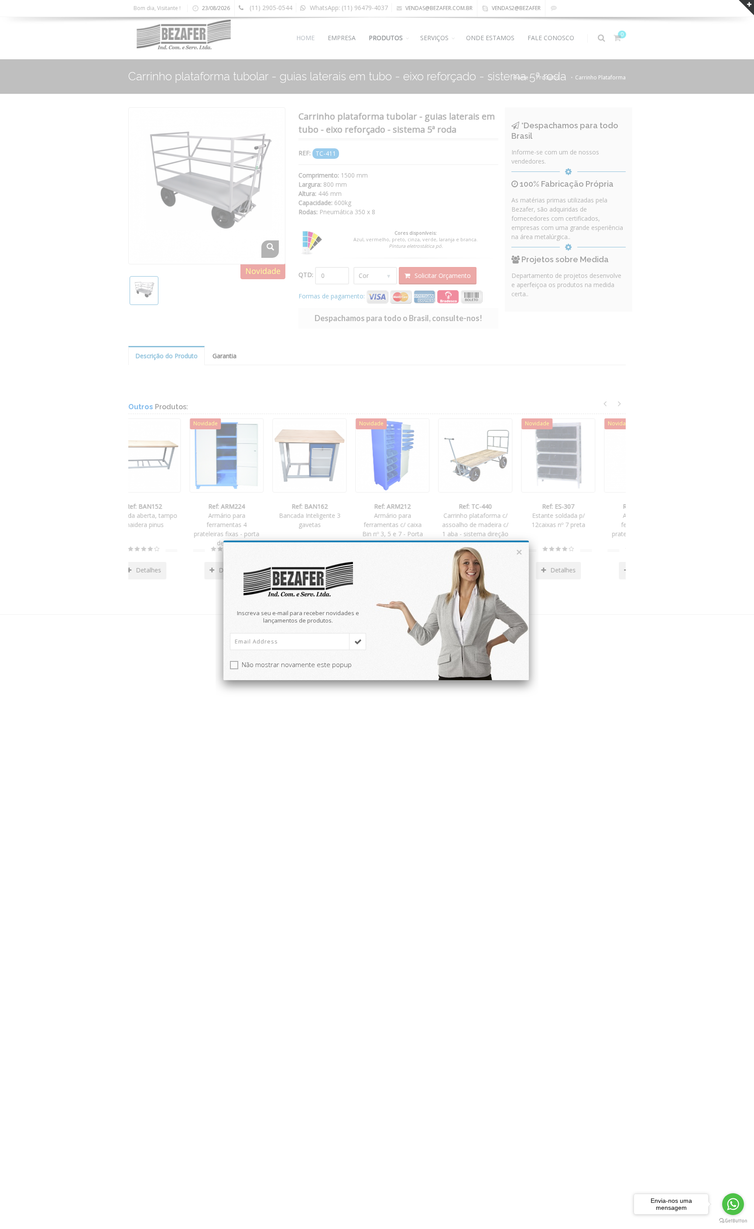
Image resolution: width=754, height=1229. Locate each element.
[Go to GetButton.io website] (733, 1220)
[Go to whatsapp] (733, 1204)
